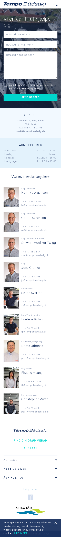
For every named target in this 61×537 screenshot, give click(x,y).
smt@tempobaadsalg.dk (34, 255)
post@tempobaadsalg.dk (35, 358)
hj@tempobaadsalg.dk (33, 205)
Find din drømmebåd (30, 440)
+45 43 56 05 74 (30, 251)
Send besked (30, 97)
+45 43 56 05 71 (30, 226)
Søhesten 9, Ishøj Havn (30, 120)
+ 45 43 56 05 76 (31, 381)
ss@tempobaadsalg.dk (33, 305)
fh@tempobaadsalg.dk (33, 385)
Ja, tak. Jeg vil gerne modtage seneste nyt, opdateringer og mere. (31, 87)
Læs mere (21, 533)
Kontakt (30, 448)
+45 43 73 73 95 (33, 127)
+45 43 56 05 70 (31, 201)
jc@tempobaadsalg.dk (33, 280)
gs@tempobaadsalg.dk (34, 230)
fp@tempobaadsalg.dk (33, 331)
